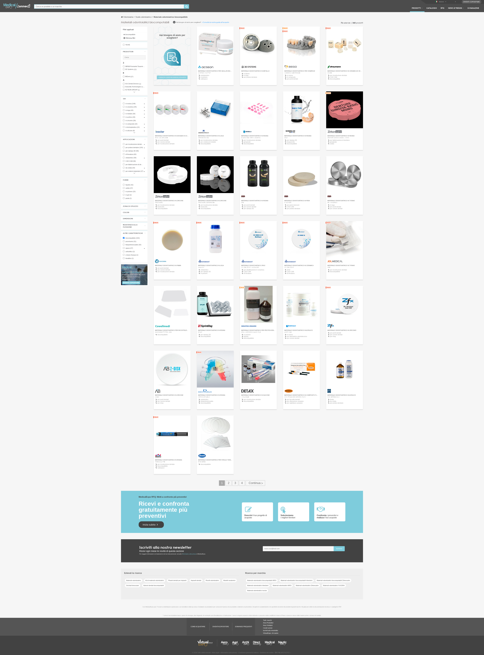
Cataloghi (431, 8)
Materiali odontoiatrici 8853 (282, 585)
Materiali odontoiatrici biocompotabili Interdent (296, 580)
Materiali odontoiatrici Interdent (257, 585)
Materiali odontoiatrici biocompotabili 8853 (261, 580)
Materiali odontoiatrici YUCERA (334, 585)
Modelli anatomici (229, 580)
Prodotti (416, 8)
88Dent (129, 77)
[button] (134, 51)
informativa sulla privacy (189, 554)
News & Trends (455, 8)
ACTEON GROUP (132, 90)
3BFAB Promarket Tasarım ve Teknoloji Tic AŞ (135, 66)
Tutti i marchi (267, 620)
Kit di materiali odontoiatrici (154, 580)
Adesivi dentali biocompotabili (153, 585)
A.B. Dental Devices (133, 84)
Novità (127, 45)
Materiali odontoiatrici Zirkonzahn (307, 585)
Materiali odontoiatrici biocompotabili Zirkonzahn (333, 580)
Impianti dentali (196, 580)
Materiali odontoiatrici (133, 580)
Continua (255, 483)
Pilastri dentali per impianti (177, 580)
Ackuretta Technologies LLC (135, 87)
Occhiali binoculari (132, 585)
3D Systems (131, 69)
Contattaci (258, 31)
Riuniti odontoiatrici (212, 580)
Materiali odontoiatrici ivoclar (257, 590)
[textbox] (109, 6)
